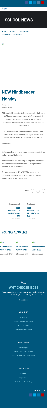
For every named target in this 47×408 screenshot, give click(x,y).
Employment (23, 378)
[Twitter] (38, 191)
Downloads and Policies (23, 329)
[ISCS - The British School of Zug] (10, 8)
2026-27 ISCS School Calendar (23, 356)
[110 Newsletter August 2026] (18, 242)
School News (24, 31)
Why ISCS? (23, 317)
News (12, 31)
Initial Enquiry (23, 347)
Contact (23, 374)
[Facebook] (32, 191)
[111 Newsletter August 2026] (2, 242)
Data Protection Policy (23, 382)
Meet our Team (23, 325)
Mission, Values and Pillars (23, 321)
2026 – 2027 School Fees (23, 352)
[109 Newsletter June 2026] (34, 242)
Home (4, 31)
